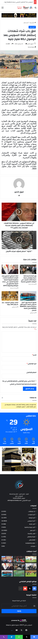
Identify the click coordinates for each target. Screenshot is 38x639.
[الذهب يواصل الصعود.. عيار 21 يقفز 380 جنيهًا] (10, 296)
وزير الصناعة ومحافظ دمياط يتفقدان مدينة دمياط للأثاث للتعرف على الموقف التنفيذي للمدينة (28, 279)
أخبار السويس (31, 521)
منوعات (33, 546)
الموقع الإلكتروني (31, 372)
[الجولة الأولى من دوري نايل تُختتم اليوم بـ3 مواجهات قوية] (30, 573)
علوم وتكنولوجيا (30, 543)
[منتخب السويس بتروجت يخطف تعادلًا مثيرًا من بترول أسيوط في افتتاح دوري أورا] (19, 573)
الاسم (34, 355)
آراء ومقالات (31, 511)
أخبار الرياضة (32, 518)
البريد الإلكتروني (31, 363)
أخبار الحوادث (31, 514)
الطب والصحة (31, 533)
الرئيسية (32, 22)
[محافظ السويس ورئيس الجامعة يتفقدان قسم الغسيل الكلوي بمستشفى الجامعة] (30, 566)
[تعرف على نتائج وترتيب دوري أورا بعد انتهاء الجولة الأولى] (30, 559)
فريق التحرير (30, 44)
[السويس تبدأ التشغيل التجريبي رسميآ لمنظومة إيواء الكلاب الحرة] (7, 559)
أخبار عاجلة (32, 524)
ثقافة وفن (32, 540)
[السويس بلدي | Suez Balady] (25, 8)
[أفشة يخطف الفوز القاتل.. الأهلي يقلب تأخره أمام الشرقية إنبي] (19, 559)
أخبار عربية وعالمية (30, 527)
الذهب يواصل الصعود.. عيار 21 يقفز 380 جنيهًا (10, 303)
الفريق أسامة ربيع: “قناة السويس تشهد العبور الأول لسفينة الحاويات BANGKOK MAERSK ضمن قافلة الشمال (28, 306)
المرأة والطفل (31, 537)
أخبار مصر (26, 22)
